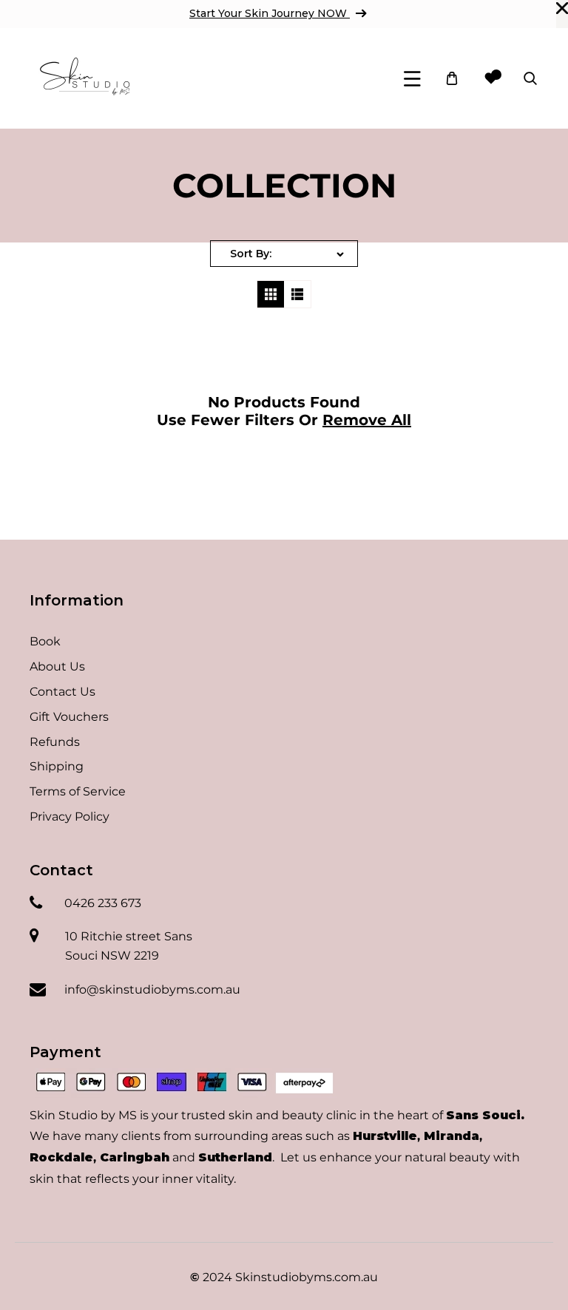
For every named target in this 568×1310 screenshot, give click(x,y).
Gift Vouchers (69, 717)
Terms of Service (78, 791)
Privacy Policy (69, 817)
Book (45, 641)
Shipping (57, 766)
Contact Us (62, 692)
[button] (412, 78)
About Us (57, 666)
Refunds (55, 742)
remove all (366, 420)
